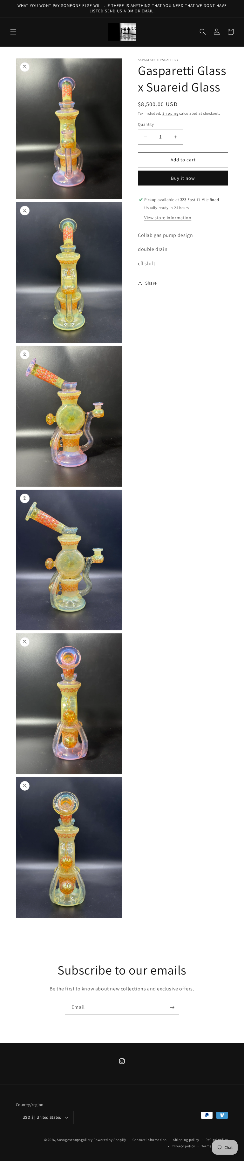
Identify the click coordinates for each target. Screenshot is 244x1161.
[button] (13, 32)
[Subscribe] (172, 1007)
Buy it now (183, 178)
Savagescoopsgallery (75, 1139)
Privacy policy (183, 1146)
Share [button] (151, 283)
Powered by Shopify (109, 1139)
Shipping (170, 113)
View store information (167, 217)
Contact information (149, 1139)
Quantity (146, 124)
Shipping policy (186, 1139)
